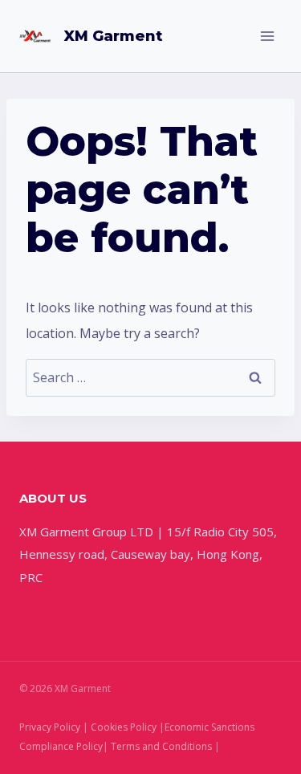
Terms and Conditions (161, 746)
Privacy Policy (49, 727)
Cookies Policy (124, 727)
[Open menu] (267, 35)
